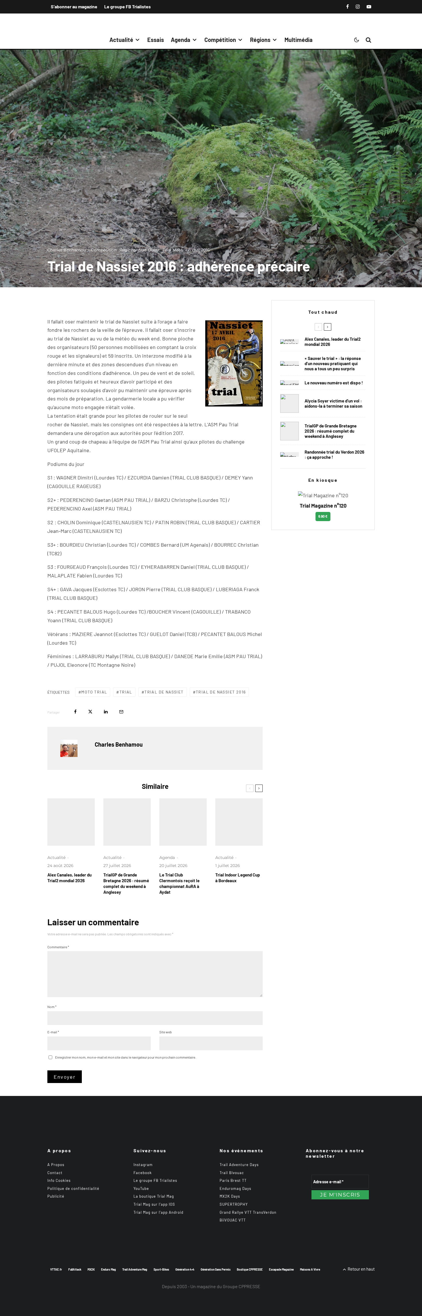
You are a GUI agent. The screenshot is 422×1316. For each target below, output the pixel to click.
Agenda (180, 39)
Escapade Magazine (281, 1269)
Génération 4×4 (184, 1269)
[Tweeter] (90, 712)
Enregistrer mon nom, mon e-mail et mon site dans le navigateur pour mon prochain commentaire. (125, 1057)
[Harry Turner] (127, 822)
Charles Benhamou (66, 250)
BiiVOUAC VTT (233, 1220)
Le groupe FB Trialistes (127, 6)
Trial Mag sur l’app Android (158, 1212)
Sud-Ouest (149, 250)
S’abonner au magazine (74, 6)
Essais (155, 39)
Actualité (121, 39)
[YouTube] (369, 6)
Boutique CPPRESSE (250, 1269)
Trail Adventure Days (239, 1164)
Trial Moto (173, 250)
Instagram (143, 1164)
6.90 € (323, 516)
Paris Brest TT (233, 1180)
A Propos (55, 1164)
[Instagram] (357, 6)
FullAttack (74, 1269)
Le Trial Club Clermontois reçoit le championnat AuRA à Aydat (179, 883)
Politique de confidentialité (73, 1188)
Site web (165, 1032)
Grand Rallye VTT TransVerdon (248, 1212)
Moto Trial (94, 691)
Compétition (220, 39)
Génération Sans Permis (216, 1269)
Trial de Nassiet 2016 (221, 691)
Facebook (142, 1172)
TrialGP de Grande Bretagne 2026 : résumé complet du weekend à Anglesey (126, 883)
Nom (52, 1007)
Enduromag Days (235, 1188)
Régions (260, 39)
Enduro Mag (108, 1269)
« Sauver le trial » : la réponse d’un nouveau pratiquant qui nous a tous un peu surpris (333, 363)
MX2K (91, 1269)
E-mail (53, 1032)
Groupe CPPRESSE (241, 1286)
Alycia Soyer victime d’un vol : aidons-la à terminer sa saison (333, 403)
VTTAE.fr (56, 1269)
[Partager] (75, 712)
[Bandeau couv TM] (289, 382)
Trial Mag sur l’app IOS (154, 1204)
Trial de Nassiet (163, 691)
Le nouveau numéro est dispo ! (334, 382)
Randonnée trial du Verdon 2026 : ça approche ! (334, 454)
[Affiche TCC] (183, 822)
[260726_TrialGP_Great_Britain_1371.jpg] (289, 403)
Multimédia (298, 39)
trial (125, 691)
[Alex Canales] (71, 822)
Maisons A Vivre (310, 1269)
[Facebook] (347, 6)
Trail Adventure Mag (134, 1269)
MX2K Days (230, 1196)
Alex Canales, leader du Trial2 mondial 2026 (69, 877)
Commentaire (58, 947)
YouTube (141, 1188)
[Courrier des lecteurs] (289, 363)
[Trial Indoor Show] (239, 822)
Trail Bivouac (232, 1172)
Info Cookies (59, 1180)
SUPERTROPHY (234, 1204)
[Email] (121, 712)
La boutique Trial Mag (153, 1196)
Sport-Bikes (161, 1269)
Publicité (55, 1196)
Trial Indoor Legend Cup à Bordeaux (237, 877)
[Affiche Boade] (289, 454)
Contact (55, 1172)
